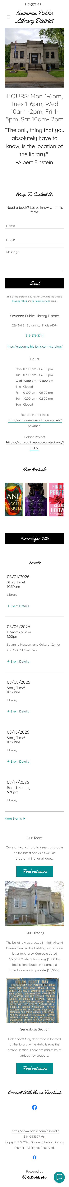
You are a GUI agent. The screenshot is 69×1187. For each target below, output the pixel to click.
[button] (9, 17)
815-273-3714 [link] (34, 4)
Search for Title (34, 539)
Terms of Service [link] (41, 300)
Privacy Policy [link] (19, 300)
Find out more (34, 871)
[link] (34, 16)
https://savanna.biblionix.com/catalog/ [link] (34, 346)
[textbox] (34, 224)
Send (34, 283)
